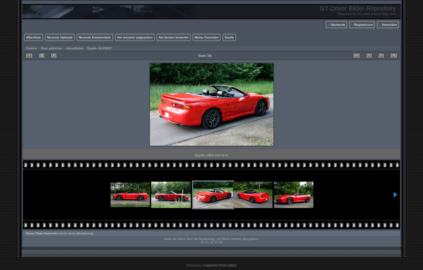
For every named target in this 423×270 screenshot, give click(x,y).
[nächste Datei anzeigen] (381, 55)
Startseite (338, 24)
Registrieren (363, 24)
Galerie (31, 48)
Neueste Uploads (60, 37)
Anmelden (389, 24)
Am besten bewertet (174, 37)
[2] (207, 243)
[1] (202, 243)
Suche (229, 37)
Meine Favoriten (206, 37)
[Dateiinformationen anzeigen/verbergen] (42, 55)
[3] (211, 243)
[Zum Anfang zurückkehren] (356, 55)
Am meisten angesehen (135, 37)
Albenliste (33, 37)
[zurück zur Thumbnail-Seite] (29, 55)
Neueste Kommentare (95, 37)
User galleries (51, 48)
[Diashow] (54, 55)
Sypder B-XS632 (99, 48)
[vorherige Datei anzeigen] (369, 55)
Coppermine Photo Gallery (220, 265)
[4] (216, 243)
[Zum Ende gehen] (393, 55)
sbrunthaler (74, 48)
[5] (221, 243)
